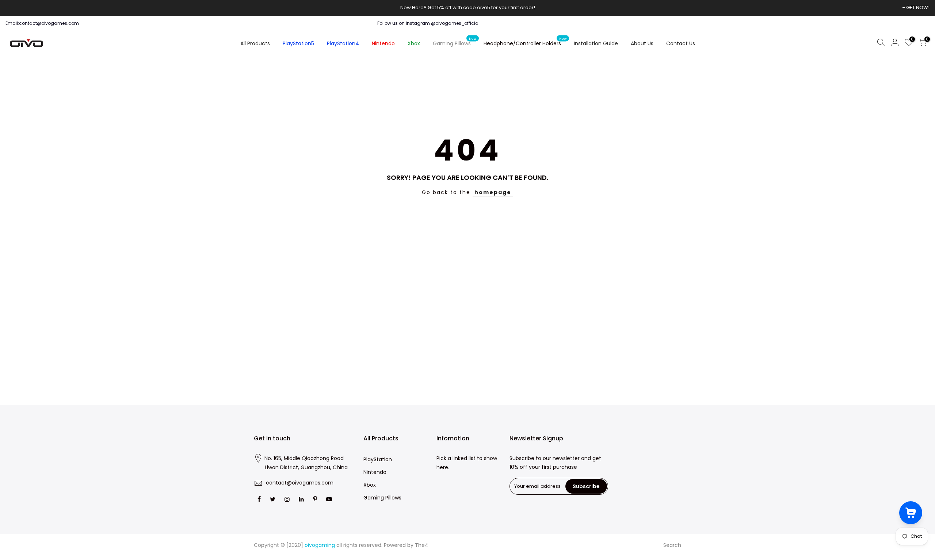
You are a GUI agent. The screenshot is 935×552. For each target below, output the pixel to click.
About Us (642, 43)
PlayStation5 (298, 43)
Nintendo (383, 43)
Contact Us (680, 43)
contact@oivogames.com (299, 482)
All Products (255, 43)
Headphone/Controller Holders (525, 41)
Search (672, 545)
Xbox (414, 43)
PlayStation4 (343, 43)
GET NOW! (918, 7)
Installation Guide (596, 43)
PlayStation (377, 459)
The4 (421, 545)
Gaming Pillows (455, 41)
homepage (492, 192)
